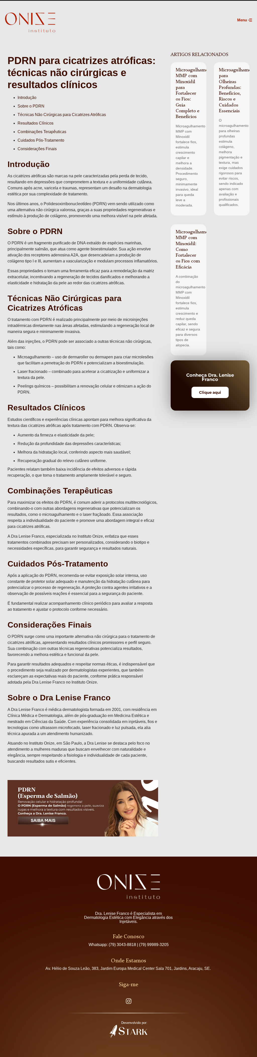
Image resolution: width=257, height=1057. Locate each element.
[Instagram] (128, 1001)
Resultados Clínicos (35, 123)
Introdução (27, 97)
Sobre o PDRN (31, 106)
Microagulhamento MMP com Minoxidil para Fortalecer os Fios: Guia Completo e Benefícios (195, 93)
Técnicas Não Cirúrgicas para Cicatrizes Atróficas (62, 115)
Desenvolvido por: (134, 1023)
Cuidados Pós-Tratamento (41, 140)
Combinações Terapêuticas (42, 132)
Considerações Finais (37, 149)
